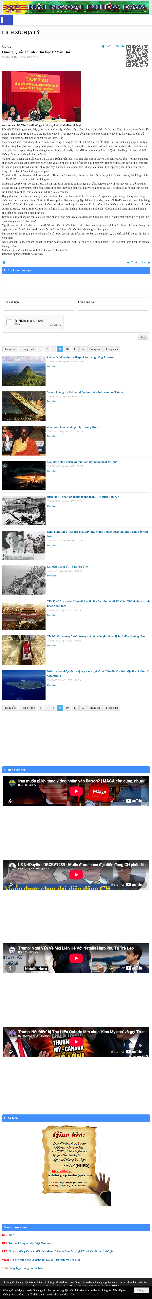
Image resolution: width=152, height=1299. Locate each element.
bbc (11, 1234)
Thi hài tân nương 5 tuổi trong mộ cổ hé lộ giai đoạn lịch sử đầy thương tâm (96, 636)
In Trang (4, 262)
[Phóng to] (9, 46)
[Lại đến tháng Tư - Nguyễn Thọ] (24, 580)
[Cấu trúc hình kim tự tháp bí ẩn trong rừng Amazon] (24, 371)
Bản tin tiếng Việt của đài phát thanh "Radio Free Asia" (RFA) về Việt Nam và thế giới (61, 1251)
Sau (118, 46)
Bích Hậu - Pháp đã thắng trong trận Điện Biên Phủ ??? (83, 496)
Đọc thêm (51, 366)
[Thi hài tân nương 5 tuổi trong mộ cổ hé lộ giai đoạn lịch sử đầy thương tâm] (24, 650)
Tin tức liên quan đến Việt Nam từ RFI (32, 1243)
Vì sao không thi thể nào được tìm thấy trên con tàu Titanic (85, 392)
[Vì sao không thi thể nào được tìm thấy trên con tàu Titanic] (24, 406)
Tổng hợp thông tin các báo (26, 1268)
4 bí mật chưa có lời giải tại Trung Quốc (73, 427)
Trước (108, 46)
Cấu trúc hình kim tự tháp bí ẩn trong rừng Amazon (80, 357)
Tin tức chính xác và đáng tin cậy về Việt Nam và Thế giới (45, 1259)
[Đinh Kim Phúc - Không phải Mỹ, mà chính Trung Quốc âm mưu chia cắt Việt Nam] (24, 545)
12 (83, 349)
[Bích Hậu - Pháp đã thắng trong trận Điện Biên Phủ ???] (24, 510)
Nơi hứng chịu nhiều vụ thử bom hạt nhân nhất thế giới (82, 461)
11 (75, 349)
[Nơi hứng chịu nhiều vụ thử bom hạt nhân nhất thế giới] (24, 475)
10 (67, 349)
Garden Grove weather (76, 764)
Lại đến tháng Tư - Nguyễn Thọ (67, 566)
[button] (5, 20)
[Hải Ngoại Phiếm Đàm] (76, 7)
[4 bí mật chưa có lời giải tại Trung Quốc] (24, 441)
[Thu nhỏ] (4, 46)
